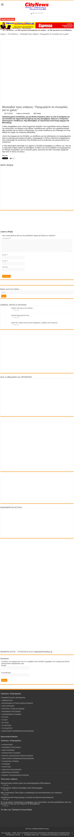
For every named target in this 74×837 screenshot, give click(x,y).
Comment (6, 238)
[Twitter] (38, 831)
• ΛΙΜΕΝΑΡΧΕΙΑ (7, 700)
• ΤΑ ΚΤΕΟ (5, 723)
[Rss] (33, 831)
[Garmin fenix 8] (37, 13)
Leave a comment (23, 113)
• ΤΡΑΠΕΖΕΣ (5, 764)
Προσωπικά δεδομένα (9, 737)
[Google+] (35, 831)
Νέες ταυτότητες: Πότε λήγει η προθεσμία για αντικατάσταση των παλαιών (31, 792)
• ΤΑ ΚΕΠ (4, 720)
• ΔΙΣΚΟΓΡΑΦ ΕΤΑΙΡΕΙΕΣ (10, 772)
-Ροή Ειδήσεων (12, 34)
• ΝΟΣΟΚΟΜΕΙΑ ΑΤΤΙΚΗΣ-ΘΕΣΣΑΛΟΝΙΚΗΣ (17, 703)
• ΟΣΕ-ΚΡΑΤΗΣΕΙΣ (7, 706)
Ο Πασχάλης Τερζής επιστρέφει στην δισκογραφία (21, 788)
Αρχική (2, 34)
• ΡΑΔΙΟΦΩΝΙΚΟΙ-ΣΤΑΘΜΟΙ (11, 714)
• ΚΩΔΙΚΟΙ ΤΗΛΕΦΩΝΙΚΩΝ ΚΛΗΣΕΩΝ (15, 775)
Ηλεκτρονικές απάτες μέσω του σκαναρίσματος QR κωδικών (26, 783)
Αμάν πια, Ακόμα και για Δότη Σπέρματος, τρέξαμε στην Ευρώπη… (35, 323)
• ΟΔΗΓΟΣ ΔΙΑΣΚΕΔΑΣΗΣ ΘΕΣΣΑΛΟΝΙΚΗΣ (17, 756)
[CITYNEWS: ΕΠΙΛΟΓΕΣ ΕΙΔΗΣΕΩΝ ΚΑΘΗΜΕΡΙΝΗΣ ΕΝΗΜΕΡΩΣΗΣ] (37, 6)
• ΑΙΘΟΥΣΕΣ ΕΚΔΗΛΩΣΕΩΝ (11, 770)
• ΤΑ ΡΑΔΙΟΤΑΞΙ (7, 728)
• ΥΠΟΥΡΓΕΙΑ (6, 767)
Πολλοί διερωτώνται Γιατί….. (21, 315)
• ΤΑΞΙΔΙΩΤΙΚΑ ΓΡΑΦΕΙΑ (10, 761)
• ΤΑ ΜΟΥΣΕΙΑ (6, 725)
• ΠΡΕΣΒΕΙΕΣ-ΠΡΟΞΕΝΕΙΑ (11, 711)
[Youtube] (40, 831)
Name (5, 255)
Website (5, 267)
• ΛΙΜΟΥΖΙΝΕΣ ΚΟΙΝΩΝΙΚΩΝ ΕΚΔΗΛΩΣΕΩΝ (17, 731)
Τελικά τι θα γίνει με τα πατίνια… (22, 308)
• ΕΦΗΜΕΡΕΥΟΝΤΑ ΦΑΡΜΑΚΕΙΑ (13, 698)
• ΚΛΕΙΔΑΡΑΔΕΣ (7, 745)
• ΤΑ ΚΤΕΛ (4, 717)
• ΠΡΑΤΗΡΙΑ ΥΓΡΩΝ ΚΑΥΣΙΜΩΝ (12, 709)
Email (5, 261)
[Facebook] (37, 831)
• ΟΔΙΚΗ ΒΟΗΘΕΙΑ (8, 750)
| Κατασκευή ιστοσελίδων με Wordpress (54, 835)
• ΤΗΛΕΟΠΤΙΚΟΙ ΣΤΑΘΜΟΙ (10, 753)
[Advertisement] (37, 91)
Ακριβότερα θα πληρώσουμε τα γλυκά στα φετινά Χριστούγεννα (27, 797)
